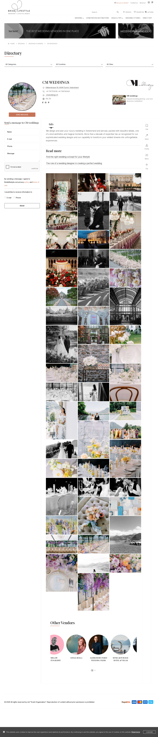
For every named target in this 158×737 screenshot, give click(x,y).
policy (27, 182)
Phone (18, 198)
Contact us (134, 3)
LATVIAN (150, 12)
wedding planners (36, 43)
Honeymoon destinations (97, 18)
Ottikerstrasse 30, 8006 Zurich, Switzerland (62, 88)
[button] (92, 670)
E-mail (9, 198)
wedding (21, 43)
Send (22, 206)
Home (12, 43)
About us (143, 3)
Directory (147, 18)
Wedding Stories (132, 18)
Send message (22, 115)
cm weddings (52, 43)
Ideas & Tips (117, 18)
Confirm (149, 732)
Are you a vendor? (122, 3)
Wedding (78, 18)
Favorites (140, 12)
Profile (128, 12)
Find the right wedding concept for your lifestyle (68, 157)
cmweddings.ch (52, 95)
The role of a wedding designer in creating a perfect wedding (74, 163)
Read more (136, 732)
